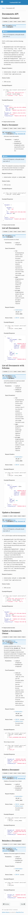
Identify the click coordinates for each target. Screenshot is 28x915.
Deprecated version (9, 121)
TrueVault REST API (15, 2)
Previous (6, 904)
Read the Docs (20, 912)
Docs (3, 8)
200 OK (17, 317)
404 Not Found (19, 721)
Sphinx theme (5, 912)
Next (22, 904)
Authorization (18, 310)
